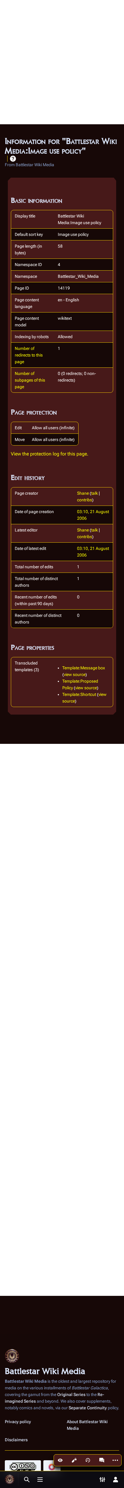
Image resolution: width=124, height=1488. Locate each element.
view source (74, 674)
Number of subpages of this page (30, 380)
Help (13, 159)
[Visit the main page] (10, 1480)
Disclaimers (16, 1439)
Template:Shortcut (79, 694)
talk (94, 493)
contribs (84, 499)
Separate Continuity (88, 1407)
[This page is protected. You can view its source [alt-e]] (74, 1460)
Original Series (71, 1394)
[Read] (60, 1460)
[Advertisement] (62, 62)
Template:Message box (83, 667)
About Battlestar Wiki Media (87, 1425)
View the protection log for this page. (49, 454)
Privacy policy (18, 1421)
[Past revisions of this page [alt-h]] (88, 1460)
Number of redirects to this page (29, 355)
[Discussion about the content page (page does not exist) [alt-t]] (101, 1460)
